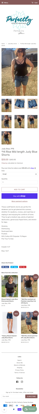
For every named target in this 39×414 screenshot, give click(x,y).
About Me (19, 362)
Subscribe (31, 396)
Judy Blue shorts (12, 43)
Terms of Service (19, 372)
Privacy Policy (19, 370)
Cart (36, 2)
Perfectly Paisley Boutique (25, 402)
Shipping (4, 163)
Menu (6, 2)
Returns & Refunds (19, 365)
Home (3, 43)
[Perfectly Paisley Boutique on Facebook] (17, 382)
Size (3, 171)
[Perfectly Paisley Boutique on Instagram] (22, 382)
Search (19, 360)
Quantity (4, 179)
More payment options (20, 201)
